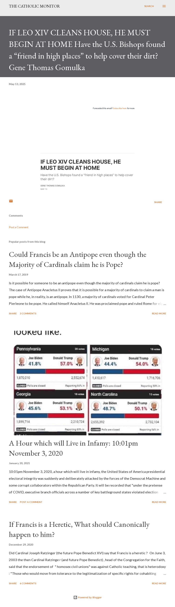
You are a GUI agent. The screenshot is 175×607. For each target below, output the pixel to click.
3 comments (28, 313)
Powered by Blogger (89, 597)
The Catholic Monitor (34, 6)
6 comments (28, 583)
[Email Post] (11, 202)
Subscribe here (120, 108)
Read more (159, 313)
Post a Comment (18, 227)
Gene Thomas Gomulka (53, 185)
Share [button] (158, 202)
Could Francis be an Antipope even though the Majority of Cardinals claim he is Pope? (77, 259)
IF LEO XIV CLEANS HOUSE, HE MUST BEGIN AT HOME (81, 164)
